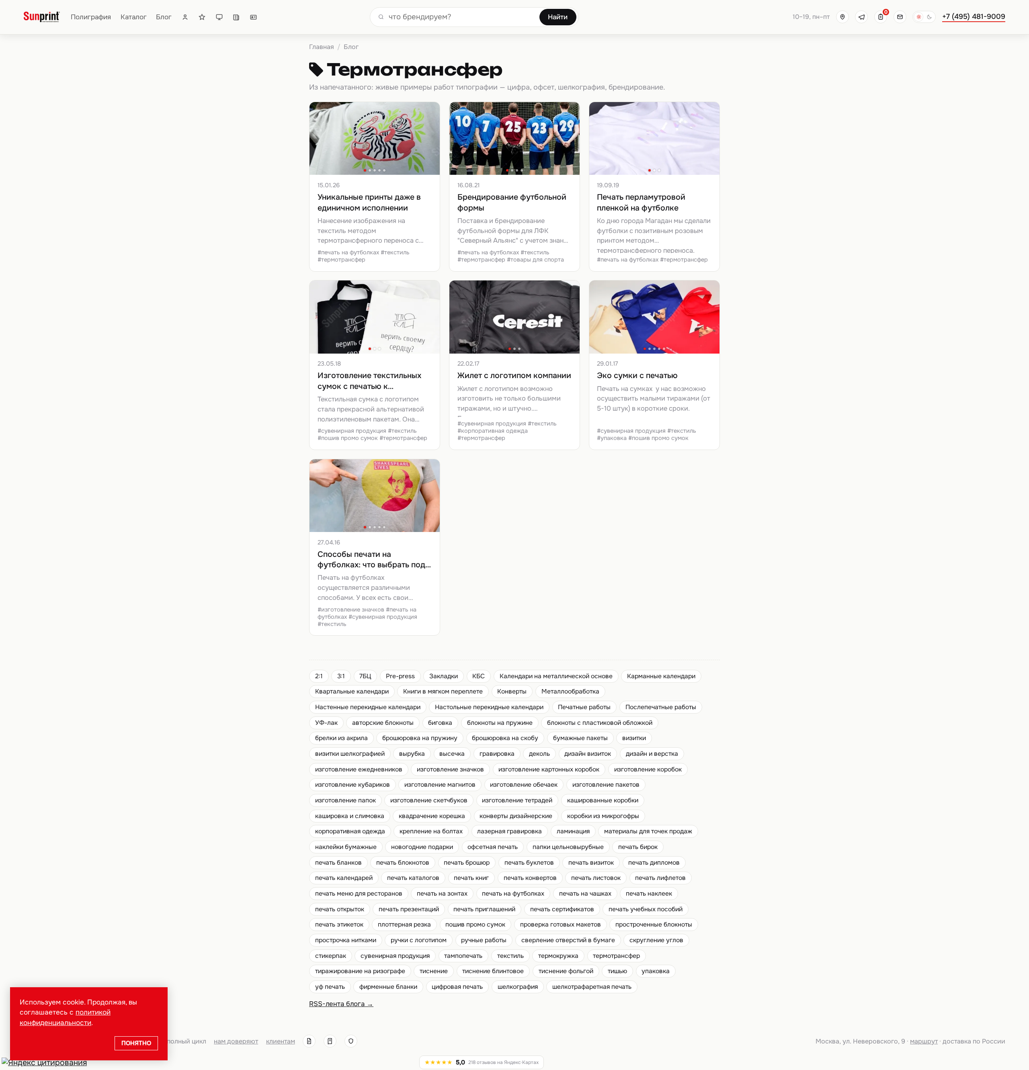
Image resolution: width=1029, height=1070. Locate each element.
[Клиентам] (185, 16)
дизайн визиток (587, 754)
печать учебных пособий (646, 909)
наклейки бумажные (346, 847)
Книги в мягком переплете (443, 691)
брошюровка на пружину (419, 738)
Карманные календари (661, 676)
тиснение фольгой (566, 971)
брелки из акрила (341, 738)
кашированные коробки (602, 800)
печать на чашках (585, 894)
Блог (164, 16)
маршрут (924, 1041)
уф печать (330, 987)
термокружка (558, 956)
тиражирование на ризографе (360, 971)
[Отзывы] (202, 16)
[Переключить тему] (924, 17)
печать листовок (596, 878)
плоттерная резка (404, 925)
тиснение (434, 971)
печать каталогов (413, 878)
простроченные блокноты (653, 925)
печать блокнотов (402, 863)
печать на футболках (513, 894)
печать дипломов (654, 863)
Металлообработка (570, 691)
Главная (321, 47)
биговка (440, 723)
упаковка (656, 971)
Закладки (443, 676)
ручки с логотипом (419, 940)
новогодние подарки (422, 847)
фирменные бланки (388, 987)
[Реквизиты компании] (309, 1041)
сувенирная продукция (395, 956)
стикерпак (330, 956)
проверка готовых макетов (560, 925)
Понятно (136, 1043)
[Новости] (236, 16)
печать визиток (591, 863)
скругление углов (656, 940)
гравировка (497, 754)
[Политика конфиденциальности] (350, 1041)
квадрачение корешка (432, 816)
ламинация (573, 831)
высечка (452, 754)
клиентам (280, 1041)
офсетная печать (492, 847)
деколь (539, 754)
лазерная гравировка (509, 831)
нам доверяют (236, 1041)
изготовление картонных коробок (548, 769)
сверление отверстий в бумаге (568, 940)
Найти (558, 17)
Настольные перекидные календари (489, 707)
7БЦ (365, 676)
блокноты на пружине (500, 723)
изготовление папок (345, 800)
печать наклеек (649, 894)
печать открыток (339, 909)
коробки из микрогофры (603, 816)
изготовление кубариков (352, 785)
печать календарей (344, 878)
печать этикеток (339, 925)
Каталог (134, 16)
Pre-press (400, 676)
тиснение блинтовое (493, 971)
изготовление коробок (648, 769)
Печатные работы (584, 707)
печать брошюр (467, 863)
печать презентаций (409, 909)
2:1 (319, 676)
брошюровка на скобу (505, 738)
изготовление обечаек (524, 785)
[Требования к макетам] (219, 16)
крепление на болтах (431, 831)
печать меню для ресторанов (358, 894)
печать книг (471, 878)
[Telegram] (861, 16)
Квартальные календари (352, 691)
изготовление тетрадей (517, 800)
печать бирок (638, 847)
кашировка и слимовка (349, 816)
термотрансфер (616, 956)
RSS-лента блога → (341, 1004)
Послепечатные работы (660, 707)
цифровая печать (457, 987)
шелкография (518, 987)
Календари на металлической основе (556, 676)
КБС (478, 676)
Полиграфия (91, 16)
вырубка (412, 754)
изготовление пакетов (606, 785)
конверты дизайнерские (516, 816)
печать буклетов (529, 863)
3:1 (341, 676)
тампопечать (463, 956)
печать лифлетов (660, 878)
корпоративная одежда (350, 831)
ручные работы (483, 940)
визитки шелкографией (350, 754)
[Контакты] (253, 16)
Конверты (512, 691)
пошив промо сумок (475, 925)
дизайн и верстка (652, 754)
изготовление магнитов (440, 785)
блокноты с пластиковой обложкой (599, 723)
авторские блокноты (383, 723)
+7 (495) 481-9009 (973, 16)
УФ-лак (326, 723)
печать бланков (338, 863)
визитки (634, 738)
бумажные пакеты (580, 738)
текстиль (510, 956)
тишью (617, 971)
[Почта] (900, 16)
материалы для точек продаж (648, 831)
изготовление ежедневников (358, 769)
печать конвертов (530, 878)
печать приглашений (484, 909)
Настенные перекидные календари (367, 707)
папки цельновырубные (568, 847)
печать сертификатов (562, 909)
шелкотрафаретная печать (591, 987)
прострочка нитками (345, 940)
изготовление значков (450, 769)
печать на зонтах (442, 894)
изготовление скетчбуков (428, 800)
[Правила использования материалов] (330, 1041)
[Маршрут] (842, 16)
